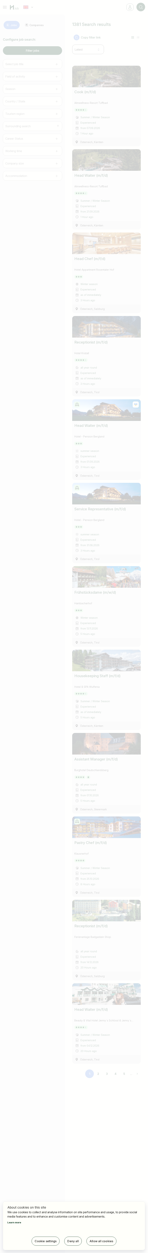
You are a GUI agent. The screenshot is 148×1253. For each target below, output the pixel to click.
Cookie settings (45, 1241)
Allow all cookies (101, 1241)
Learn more (14, 1222)
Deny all (73, 1241)
